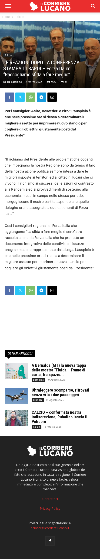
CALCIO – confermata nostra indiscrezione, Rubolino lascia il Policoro (59, 417)
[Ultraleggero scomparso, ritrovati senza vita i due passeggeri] (16, 396)
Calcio (36, 426)
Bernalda (38, 379)
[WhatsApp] (30, 97)
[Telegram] (41, 97)
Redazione (14, 81)
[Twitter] (20, 97)
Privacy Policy (50, 508)
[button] (93, 6)
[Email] (52, 97)
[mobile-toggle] (7, 6)
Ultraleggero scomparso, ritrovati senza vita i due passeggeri (60, 392)
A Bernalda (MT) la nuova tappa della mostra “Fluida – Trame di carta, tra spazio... (59, 370)
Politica (19, 17)
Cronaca (38, 399)
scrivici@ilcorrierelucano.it (50, 528)
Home (6, 17)
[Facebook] (9, 97)
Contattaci (50, 499)
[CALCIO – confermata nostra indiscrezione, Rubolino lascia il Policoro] (16, 418)
